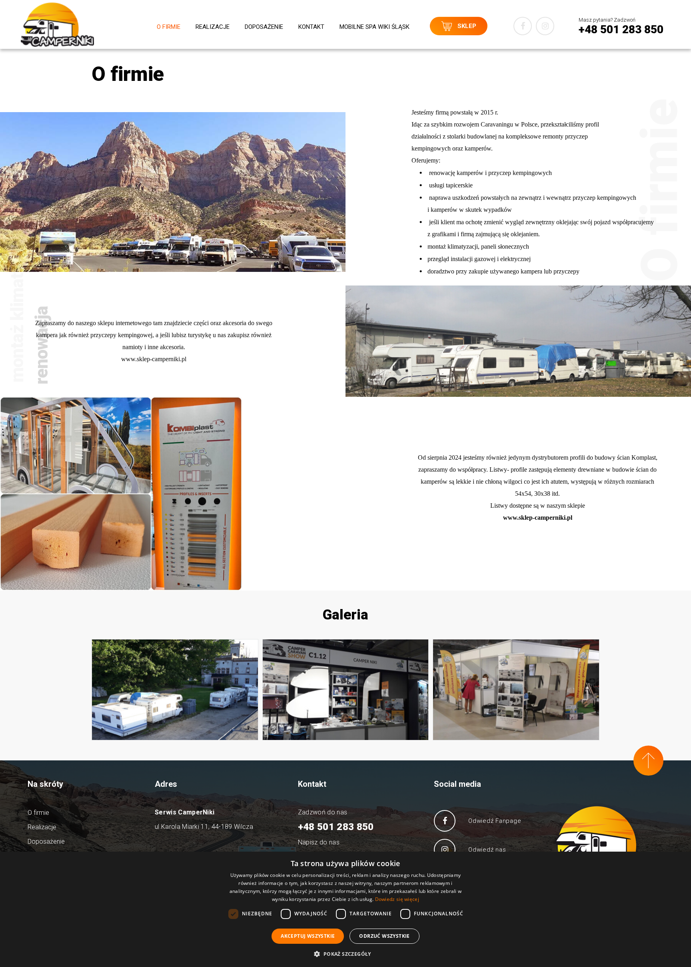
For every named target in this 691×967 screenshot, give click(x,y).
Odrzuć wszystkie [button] (384, 936)
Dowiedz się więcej (397, 899)
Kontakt (311, 26)
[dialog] (345, 909)
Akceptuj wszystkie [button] (308, 936)
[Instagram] (545, 26)
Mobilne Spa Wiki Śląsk (374, 26)
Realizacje (213, 26)
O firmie (168, 26)
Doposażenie (264, 26)
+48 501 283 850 (336, 826)
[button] (345, 953)
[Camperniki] (57, 24)
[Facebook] (522, 26)
